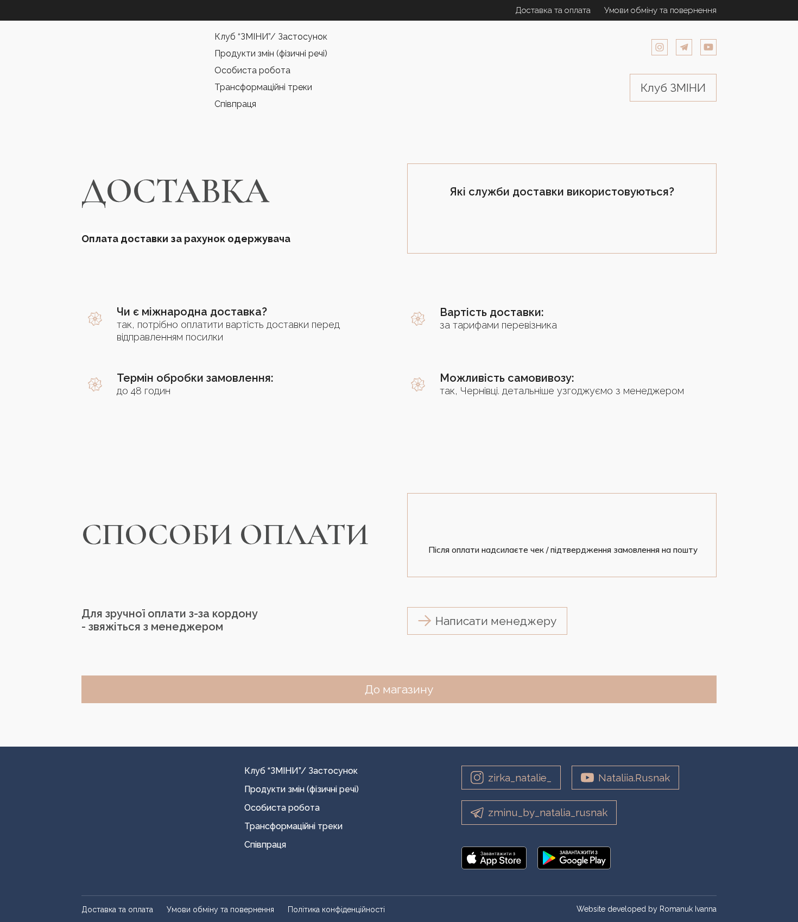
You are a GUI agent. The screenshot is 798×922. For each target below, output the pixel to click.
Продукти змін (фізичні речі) (270, 53)
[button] (659, 47)
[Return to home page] (131, 70)
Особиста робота (252, 70)
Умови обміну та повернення (660, 10)
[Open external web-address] (494, 858)
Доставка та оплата (553, 10)
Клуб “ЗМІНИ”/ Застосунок (270, 36)
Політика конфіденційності (336, 909)
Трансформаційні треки (263, 87)
